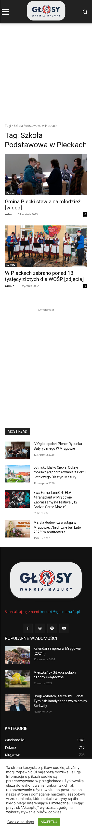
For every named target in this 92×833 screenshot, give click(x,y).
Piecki (10, 193)
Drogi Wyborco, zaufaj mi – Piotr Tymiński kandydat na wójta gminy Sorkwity (60, 701)
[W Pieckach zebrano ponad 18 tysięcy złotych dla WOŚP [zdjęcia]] (46, 246)
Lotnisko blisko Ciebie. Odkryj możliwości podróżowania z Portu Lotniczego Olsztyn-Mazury (60, 472)
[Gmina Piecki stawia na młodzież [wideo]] (46, 175)
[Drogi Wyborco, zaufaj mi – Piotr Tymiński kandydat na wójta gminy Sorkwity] (17, 702)
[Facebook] (28, 628)
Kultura (10, 264)
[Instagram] (40, 628)
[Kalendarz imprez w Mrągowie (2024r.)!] (17, 655)
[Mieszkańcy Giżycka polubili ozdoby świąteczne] (17, 678)
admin (9, 214)
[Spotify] (52, 628)
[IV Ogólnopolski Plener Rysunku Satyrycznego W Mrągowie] (17, 450)
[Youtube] (64, 628)
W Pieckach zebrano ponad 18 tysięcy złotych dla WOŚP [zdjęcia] (44, 276)
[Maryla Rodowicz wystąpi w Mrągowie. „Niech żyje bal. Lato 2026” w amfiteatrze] (17, 528)
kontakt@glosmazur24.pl (60, 611)
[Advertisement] (46, 72)
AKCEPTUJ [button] (49, 822)
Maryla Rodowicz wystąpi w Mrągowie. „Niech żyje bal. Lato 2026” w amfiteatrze (57, 527)
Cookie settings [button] (20, 822)
